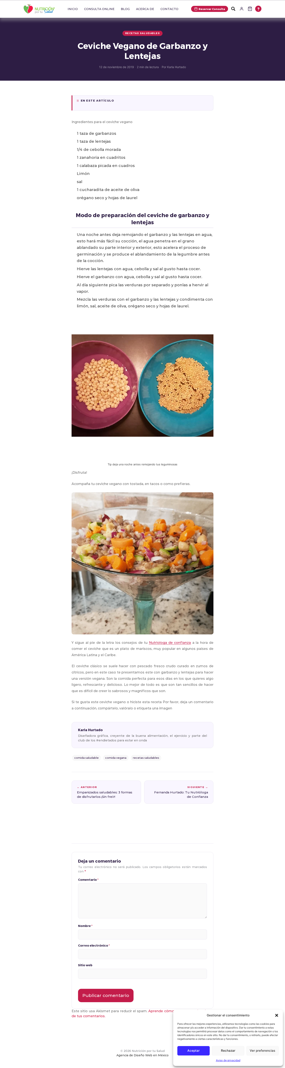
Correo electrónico (94, 945)
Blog (125, 9)
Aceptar (193, 1051)
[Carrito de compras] (250, 9)
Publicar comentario (105, 995)
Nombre (85, 926)
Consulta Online (99, 9)
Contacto (169, 9)
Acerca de (145, 9)
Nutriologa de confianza (170, 643)
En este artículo (97, 100)
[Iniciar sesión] (241, 9)
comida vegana (115, 757)
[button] (277, 1015)
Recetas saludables (142, 33)
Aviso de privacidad (228, 1060)
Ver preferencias (262, 1051)
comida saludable (86, 757)
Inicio (73, 9)
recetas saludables (146, 757)
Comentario (88, 879)
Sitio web (85, 965)
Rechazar (228, 1051)
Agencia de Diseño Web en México (142, 1055)
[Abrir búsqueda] (233, 9)
